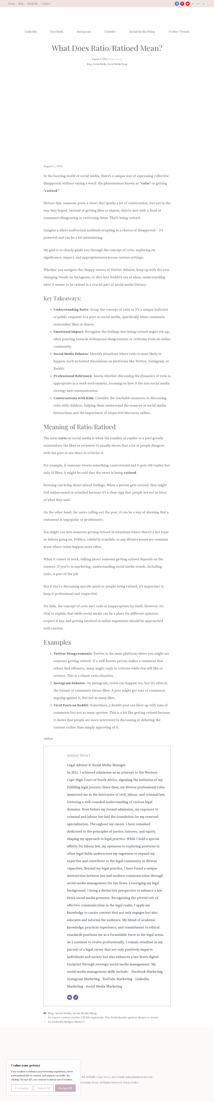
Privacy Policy (131, 1082)
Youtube (110, 32)
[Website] (75, 997)
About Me (32, 3)
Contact (45, 3)
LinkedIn (31, 32)
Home (11, 3)
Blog (21, 3)
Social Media (63, 1013)
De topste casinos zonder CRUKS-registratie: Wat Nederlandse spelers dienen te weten (103, 1017)
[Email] (69, 997)
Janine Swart (115, 59)
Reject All (43, 1088)
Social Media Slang (142, 32)
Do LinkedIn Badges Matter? (66, 1022)
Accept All (65, 1088)
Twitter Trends (178, 32)
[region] (43, 1077)
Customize (22, 1088)
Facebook (56, 32)
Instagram (84, 32)
